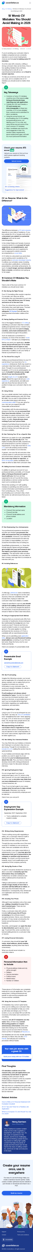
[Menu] (30, 3)
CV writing (25, 323)
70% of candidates (24, 715)
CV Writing (9, 9)
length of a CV (13, 377)
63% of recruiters (7, 460)
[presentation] (16, 161)
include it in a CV (7, 749)
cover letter (18, 253)
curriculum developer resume (21, 260)
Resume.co (26, 1032)
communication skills (8, 402)
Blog (3, 9)
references (14, 593)
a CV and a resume (24, 230)
